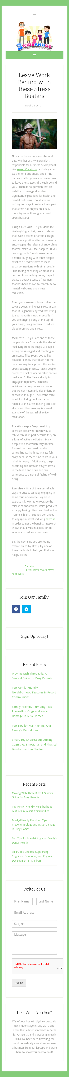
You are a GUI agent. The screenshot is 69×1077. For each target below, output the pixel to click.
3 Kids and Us (34, 36)
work (21, 574)
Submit (19, 982)
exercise (50, 519)
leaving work (40, 570)
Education (30, 566)
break (29, 570)
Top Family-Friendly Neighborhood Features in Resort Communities (34, 692)
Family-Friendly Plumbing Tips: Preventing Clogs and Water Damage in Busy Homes (32, 711)
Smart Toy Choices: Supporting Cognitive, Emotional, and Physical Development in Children (34, 744)
